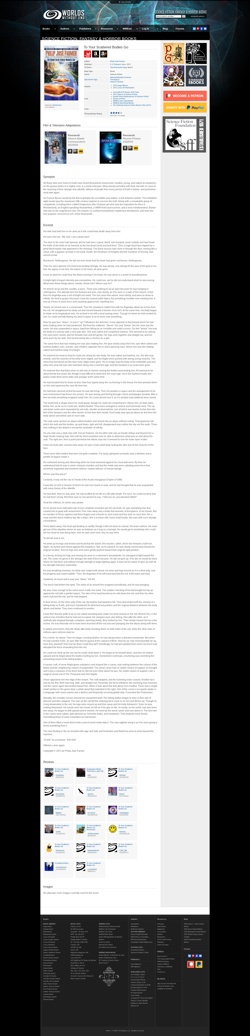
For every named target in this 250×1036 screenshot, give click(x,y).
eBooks (160, 934)
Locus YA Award (49, 945)
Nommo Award (48, 999)
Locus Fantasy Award (51, 939)
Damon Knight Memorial (139, 934)
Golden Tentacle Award (51, 991)
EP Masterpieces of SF (139, 987)
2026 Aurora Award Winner (193, 929)
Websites (160, 942)
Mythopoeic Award (49, 934)
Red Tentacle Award (50, 989)
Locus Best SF (76, 958)
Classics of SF (76, 926)
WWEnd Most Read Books (123, 103)
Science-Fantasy (116, 82)
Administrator (57, 105)
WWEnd (127, 28)
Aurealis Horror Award (51, 981)
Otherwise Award (49, 973)
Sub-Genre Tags (90, 80)
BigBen (59, 813)
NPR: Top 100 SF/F (77, 934)
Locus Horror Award (50, 947)
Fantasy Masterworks (138, 990)
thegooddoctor (93, 850)
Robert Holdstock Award (51, 952)
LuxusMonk (92, 869)
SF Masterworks (137, 993)
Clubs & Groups (163, 945)
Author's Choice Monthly (139, 1000)
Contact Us (161, 972)
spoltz (58, 832)
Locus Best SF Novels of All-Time (126, 92)
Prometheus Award (50, 960)
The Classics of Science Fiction (125, 94)
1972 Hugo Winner (120, 86)
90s (87, 971)
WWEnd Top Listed (105, 932)
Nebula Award (48, 929)
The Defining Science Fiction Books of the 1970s (132, 105)
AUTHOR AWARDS (138, 932)
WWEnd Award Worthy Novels (109, 926)
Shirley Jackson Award (51, 986)
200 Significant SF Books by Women (83, 960)
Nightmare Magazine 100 (79, 952)
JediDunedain (93, 834)
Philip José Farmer (117, 61)
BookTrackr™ (104, 963)
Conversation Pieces (138, 980)
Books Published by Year (107, 958)
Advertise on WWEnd (164, 967)
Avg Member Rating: (94, 114)
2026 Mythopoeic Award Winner (195, 932)
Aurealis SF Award (49, 976)
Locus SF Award (49, 937)
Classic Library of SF (138, 982)
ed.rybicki (91, 813)
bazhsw (123, 832)
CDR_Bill (123, 850)
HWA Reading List (77, 955)
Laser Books (135, 995)
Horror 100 (74, 950)
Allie (89, 775)
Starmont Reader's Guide (140, 952)
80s (83, 971)
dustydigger (124, 813)
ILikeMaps (60, 775)
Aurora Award (48, 963)
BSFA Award (47, 932)
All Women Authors (137, 929)
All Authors (134, 926)
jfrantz (122, 794)
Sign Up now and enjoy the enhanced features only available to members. (166, 986)
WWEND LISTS (104, 924)
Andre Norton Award (50, 984)
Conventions (161, 932)
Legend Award (48, 994)
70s (79, 971)
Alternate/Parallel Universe (120, 77)
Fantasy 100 (75, 945)
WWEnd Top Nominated (107, 929)
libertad (122, 775)
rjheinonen (60, 850)
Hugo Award (47, 926)
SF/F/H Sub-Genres (164, 939)
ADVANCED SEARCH (197, 16)
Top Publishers (136, 964)
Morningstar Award (49, 997)
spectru (90, 794)
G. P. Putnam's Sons (118, 64)
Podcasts (160, 924)
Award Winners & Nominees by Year (111, 955)
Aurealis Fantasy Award (51, 978)
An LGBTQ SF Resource (107, 947)
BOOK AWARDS (49, 924)
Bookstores (161, 937)
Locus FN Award (49, 942)
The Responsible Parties (165, 959)
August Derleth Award (50, 950)
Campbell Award (49, 955)
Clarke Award (48, 968)
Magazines (161, 929)
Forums (180, 28)
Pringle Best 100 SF (77, 937)
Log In (145, 28)
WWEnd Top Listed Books (123, 101)
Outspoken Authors (137, 950)
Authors (64, 28)
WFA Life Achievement (138, 939)
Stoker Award (48, 971)
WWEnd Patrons (163, 961)
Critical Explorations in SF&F (141, 985)
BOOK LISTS (75, 924)
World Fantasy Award (50, 958)
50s (72, 971)
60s (76, 971)
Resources (107, 28)
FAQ (158, 969)
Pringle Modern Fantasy (79, 939)
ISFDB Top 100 (76, 947)
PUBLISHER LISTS (138, 972)
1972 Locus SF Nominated (123, 88)
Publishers (85, 28)
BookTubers (161, 926)
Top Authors (135, 924)
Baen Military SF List (78, 965)
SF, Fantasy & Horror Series (109, 960)
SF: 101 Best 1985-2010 (79, 942)
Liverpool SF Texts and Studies (142, 998)
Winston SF (135, 1006)
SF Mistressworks (77, 929)
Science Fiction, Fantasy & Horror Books (89, 38)
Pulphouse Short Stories (139, 1003)
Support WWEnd (163, 964)
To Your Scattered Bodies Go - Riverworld (94, 828)
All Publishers (135, 967)
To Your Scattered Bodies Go (62, 770)
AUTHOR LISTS (137, 947)
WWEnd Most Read (106, 934)
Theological (114, 80)
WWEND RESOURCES (107, 952)
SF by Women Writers (78, 973)
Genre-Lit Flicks (119, 99)
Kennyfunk (60, 794)
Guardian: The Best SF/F (79, 932)
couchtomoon (61, 867)
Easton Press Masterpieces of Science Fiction (131, 97)
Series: (89, 67)
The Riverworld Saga (118, 67)
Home (108, 1031)
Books (46, 28)
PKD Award (47, 965)
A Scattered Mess (61, 863)
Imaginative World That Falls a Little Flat (95, 770)
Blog (165, 28)
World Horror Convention (139, 937)
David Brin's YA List (77, 963)
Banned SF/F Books (106, 945)
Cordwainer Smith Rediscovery (142, 942)
